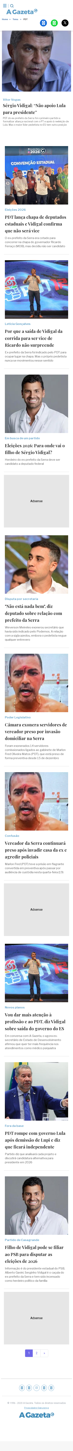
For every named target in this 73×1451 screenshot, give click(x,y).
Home (5, 19)
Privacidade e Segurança (36, 1407)
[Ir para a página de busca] (11, 6)
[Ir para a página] (21, 11)
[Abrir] (5, 6)
